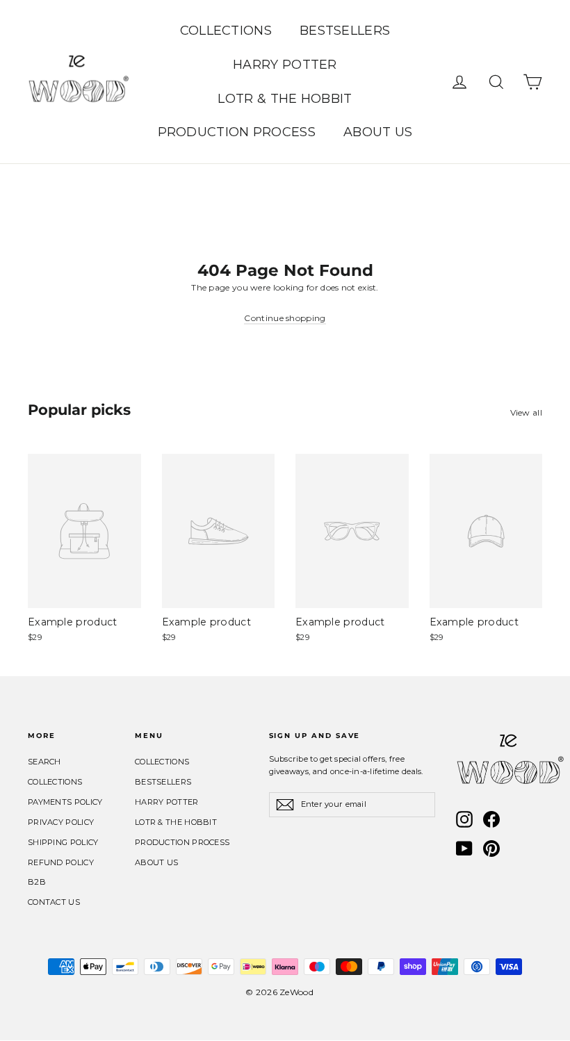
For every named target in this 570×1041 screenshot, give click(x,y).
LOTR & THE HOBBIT (285, 98)
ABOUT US (377, 132)
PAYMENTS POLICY (65, 802)
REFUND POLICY (61, 862)
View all (526, 412)
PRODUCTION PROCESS (237, 132)
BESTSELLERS (345, 30)
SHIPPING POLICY (63, 842)
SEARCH (44, 762)
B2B (37, 882)
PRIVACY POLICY (61, 822)
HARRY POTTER (285, 64)
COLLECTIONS (226, 30)
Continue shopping (284, 318)
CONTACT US (54, 902)
